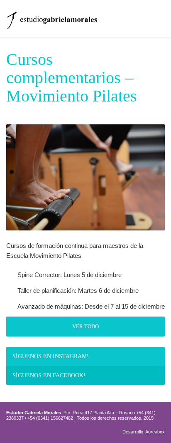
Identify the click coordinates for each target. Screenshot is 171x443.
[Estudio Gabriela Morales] (52, 17)
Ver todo (85, 326)
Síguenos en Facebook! (49, 375)
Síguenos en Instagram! (50, 356)
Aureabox (155, 431)
